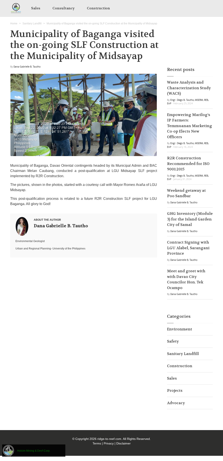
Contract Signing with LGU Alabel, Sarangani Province (188, 248)
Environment (179, 329)
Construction (98, 8)
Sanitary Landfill (32, 23)
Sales (35, 8)
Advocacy (176, 402)
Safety (173, 341)
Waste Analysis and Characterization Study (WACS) (189, 88)
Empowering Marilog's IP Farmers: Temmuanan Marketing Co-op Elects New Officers (189, 125)
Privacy (109, 443)
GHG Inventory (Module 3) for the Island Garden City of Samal (190, 219)
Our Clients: (11, 442)
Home (13, 23)
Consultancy (63, 8)
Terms (97, 443)
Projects (174, 390)
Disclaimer (123, 443)
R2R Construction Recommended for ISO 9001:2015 (188, 164)
